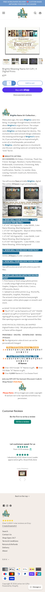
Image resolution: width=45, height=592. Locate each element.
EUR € (4, 559)
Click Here (17, 382)
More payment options (22, 95)
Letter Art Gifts (23, 584)
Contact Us (7, 534)
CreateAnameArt (9, 526)
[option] (6, 61)
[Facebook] (4, 505)
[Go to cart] (40, 13)
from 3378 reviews (21, 449)
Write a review (22, 422)
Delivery (5, 547)
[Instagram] (7, 505)
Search (5, 531)
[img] (22, 447)
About (5, 551)
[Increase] (13, 83)
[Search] (35, 13)
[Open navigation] (3, 13)
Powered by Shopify (10, 586)
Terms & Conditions (10, 541)
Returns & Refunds (10, 544)
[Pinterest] (11, 505)
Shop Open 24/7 (9, 538)
